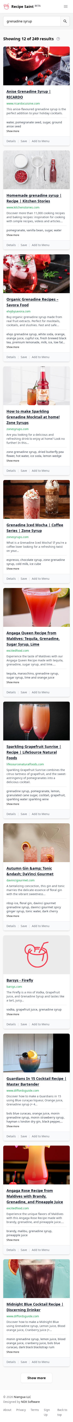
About (7, 1410)
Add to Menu (40, 141)
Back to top (62, 1412)
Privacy (21, 1410)
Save (24, 141)
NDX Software (30, 1402)
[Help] (58, 39)
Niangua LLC (22, 1397)
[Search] (65, 21)
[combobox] (32, 21)
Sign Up (47, 1412)
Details (11, 141)
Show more (12, 131)
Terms (35, 1410)
